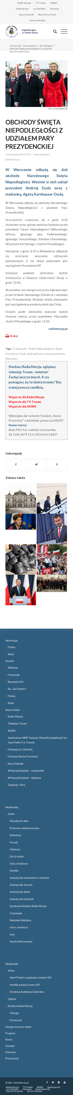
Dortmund (16, 1020)
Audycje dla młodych (21, 899)
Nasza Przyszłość (47, 14)
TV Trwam (40, 3)
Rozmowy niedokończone (24, 828)
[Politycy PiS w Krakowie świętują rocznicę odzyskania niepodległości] (20, 522)
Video (11, 970)
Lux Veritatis (39, 8)
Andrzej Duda (35, 353)
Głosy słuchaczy (19, 927)
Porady (14, 842)
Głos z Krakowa (19, 863)
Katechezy (15, 835)
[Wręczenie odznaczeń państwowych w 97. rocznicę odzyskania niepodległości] (52, 583)
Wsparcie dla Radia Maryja (26, 397)
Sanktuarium (22, 8)
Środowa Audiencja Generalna (27, 991)
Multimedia (11, 807)
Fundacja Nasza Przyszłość (23, 756)
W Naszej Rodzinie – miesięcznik (26, 770)
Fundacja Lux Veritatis (20, 749)
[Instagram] (59, 1082)
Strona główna (30, 45)
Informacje (11, 640)
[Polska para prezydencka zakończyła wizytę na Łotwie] (52, 498)
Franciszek (14, 674)
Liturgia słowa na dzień (18, 1026)
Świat (11, 654)
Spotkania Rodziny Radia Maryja (28, 906)
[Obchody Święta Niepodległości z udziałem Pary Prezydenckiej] (36, 83)
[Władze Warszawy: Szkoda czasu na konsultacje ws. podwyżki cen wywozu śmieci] (20, 559)
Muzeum (54, 8)
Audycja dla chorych (21, 884)
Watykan (13, 667)
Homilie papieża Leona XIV (25, 984)
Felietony (15, 849)
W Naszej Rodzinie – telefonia (24, 777)
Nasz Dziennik (26, 14)
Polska (11, 647)
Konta (8, 1039)
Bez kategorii (46, 45)
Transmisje (16, 913)
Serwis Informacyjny (21, 941)
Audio (11, 813)
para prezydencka (54, 353)
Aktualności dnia (19, 820)
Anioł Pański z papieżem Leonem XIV (30, 977)
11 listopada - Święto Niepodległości (33, 348)
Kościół (9, 661)
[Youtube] (65, 1082)
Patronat (10, 1052)
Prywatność (12, 1058)
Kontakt (10, 1045)
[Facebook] (47, 1082)
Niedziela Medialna (20, 920)
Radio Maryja (24, 3)
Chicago (14, 1013)
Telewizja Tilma (16, 784)
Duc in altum (17, 856)
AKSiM (53, 3)
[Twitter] (53, 1082)
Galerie (12, 999)
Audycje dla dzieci (20, 891)
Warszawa (11, 358)
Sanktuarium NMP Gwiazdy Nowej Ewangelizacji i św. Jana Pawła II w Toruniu (37, 740)
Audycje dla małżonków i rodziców (29, 877)
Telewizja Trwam (17, 723)
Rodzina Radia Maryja (20, 1006)
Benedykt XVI (15, 681)
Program (10, 1033)
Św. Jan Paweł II (17, 688)
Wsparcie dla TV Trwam (25, 401)
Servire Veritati (37, 20)
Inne (12, 934)
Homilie (14, 870)
